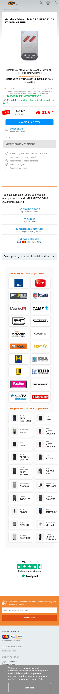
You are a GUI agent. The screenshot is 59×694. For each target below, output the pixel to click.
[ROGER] (18, 346)
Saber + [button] (42, 679)
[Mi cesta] (55, 3)
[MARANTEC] (18, 308)
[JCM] (18, 295)
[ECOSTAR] (18, 384)
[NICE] (18, 283)
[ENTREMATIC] (40, 384)
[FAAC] (18, 321)
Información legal (8, 664)
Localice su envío (9, 651)
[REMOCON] (40, 321)
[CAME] (40, 308)
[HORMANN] (18, 359)
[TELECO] (40, 371)
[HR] (18, 371)
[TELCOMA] (40, 295)
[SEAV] (18, 397)
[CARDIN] (18, 333)
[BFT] (40, 283)
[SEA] (40, 359)
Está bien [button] (30, 687)
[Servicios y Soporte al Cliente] (48, 3)
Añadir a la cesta (29, 122)
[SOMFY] (40, 346)
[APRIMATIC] (40, 397)
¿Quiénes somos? (9, 662)
